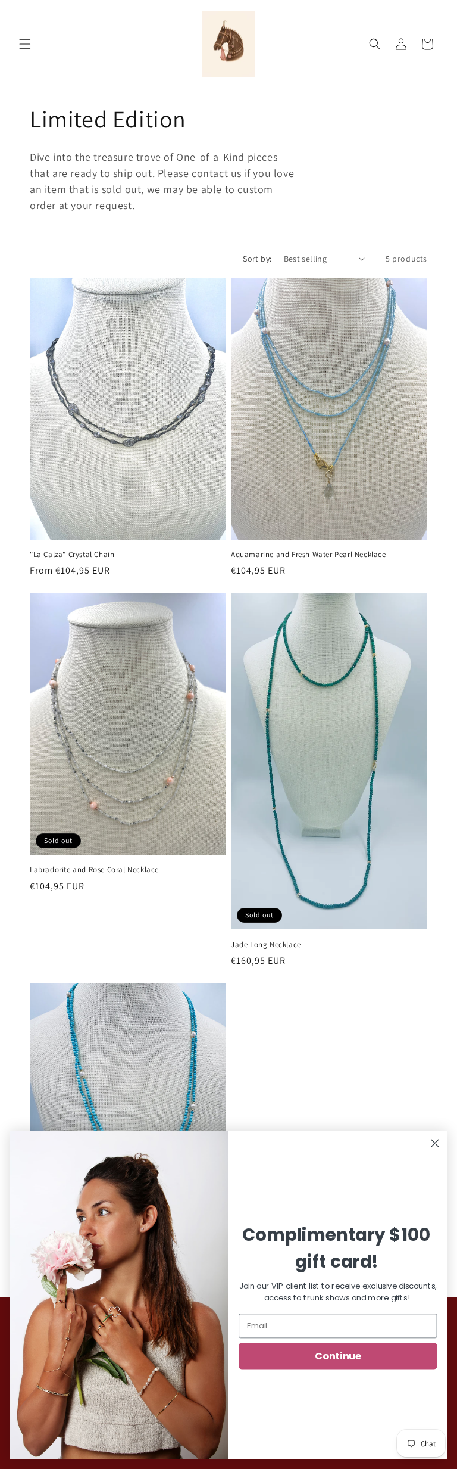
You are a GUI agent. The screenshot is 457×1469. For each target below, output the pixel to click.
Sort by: (257, 258)
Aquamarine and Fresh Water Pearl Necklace (308, 554)
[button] (25, 44)
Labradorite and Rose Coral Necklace (94, 869)
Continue (338, 1356)
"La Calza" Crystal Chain (72, 554)
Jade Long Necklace (266, 945)
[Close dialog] (435, 1143)
